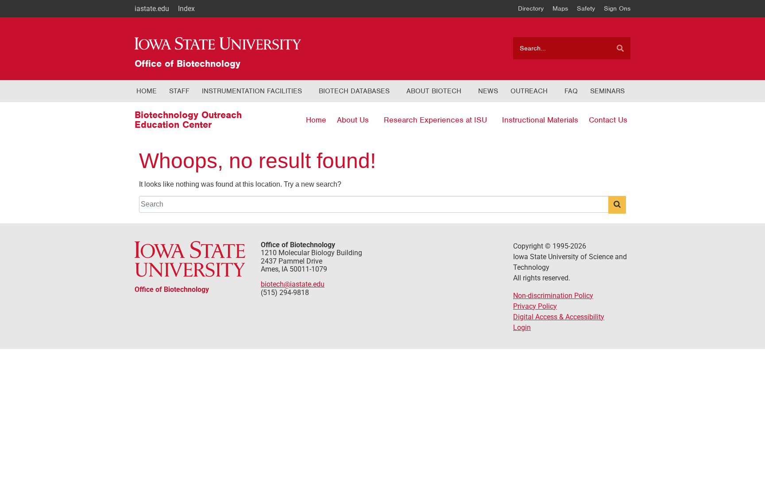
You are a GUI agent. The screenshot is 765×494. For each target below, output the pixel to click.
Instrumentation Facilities (252, 91)
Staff (179, 91)
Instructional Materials (540, 120)
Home (146, 91)
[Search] (620, 48)
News (488, 91)
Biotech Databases (354, 91)
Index (186, 8)
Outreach (529, 91)
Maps (560, 8)
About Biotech (433, 91)
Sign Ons (617, 8)
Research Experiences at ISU (435, 120)
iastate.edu (152, 8)
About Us (353, 120)
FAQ (571, 91)
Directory (531, 8)
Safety (586, 8)
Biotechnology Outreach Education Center (188, 119)
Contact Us (608, 120)
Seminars (607, 91)
